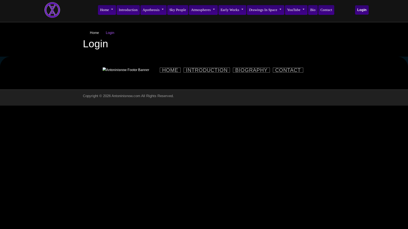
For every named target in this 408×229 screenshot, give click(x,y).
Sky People (177, 10)
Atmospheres (201, 10)
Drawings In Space (263, 10)
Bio (313, 10)
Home (104, 10)
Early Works (230, 10)
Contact (326, 10)
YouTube (293, 10)
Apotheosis (151, 10)
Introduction (128, 10)
